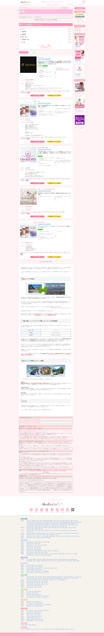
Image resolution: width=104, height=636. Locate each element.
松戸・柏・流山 (52, 533)
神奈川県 (22, 527)
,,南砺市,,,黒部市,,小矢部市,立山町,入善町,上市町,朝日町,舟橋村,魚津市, (41, 480)
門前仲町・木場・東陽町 (64, 523)
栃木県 (22, 534)
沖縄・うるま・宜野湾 (39, 620)
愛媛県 (22, 604)
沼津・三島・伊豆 (44, 552)
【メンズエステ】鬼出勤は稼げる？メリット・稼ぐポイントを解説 (79, 94)
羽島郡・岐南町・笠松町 (39, 550)
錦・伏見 (46, 553)
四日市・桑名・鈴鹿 (30, 582)
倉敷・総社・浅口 (38, 594)
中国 (24, 589)
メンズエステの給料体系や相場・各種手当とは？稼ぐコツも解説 (32, 435)
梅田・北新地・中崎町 (30, 576)
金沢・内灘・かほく (30, 544)
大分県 (22, 616)
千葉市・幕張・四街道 (30, 533)
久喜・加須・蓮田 (64, 530)
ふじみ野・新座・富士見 (72, 530)
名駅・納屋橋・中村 (30, 553)
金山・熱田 (75, 553)
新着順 (34, 52)
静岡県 (22, 552)
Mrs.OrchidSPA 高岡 (43, 147)
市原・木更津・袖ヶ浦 (67, 533)
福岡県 (22, 610)
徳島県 (22, 601)
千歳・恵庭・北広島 (61, 560)
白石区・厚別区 (29, 560)
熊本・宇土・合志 (30, 614)
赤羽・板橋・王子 (47, 524)
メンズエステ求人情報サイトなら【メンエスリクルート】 (29, 7)
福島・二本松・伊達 (30, 572)
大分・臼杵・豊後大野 (30, 616)
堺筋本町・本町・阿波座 (51, 576)
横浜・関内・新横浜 (30, 527)
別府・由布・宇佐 (39, 616)
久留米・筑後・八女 (45, 610)
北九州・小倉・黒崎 (37, 610)
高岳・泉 (42, 553)
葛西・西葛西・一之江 (72, 523)
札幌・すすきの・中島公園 (41, 559)
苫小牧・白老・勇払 (68, 560)
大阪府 (22, 576)
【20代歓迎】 (36, 20)
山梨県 (22, 547)
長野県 (22, 549)
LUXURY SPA (41, 222)
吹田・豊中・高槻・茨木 (59, 578)
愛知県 (22, 553)
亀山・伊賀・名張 (44, 582)
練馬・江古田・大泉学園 (39, 524)
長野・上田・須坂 (30, 549)
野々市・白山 (37, 544)
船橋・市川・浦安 (45, 533)
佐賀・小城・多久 (30, 611)
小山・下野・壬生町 (38, 534)
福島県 (22, 572)
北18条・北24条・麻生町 (63, 559)
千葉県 (22, 533)
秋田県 (22, 569)
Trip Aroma (40, 57)
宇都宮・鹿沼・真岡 (30, 534)
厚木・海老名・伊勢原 (64, 527)
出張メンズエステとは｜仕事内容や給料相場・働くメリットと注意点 (79, 111)
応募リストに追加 (55, 95)
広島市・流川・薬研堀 (30, 595)
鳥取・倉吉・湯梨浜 (37, 591)
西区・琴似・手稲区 (37, 560)
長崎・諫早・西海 (30, 613)
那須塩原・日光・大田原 (54, 534)
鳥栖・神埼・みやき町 (38, 611)
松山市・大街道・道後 (30, 604)
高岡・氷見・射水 (78, 28)
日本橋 (45, 576)
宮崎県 (22, 617)
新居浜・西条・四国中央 (40, 604)
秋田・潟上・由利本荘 (30, 569)
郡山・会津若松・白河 (38, 572)
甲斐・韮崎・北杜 (37, 547)
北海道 (24, 557)
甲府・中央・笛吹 (30, 547)
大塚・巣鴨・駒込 (47, 523)
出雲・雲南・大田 (35, 592)
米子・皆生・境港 (30, 591)
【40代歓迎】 (49, 20)
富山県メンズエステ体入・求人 (49, 7)
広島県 (22, 595)
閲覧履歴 (80, 8)
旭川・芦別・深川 (53, 560)
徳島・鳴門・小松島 (37, 601)
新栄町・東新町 (62, 553)
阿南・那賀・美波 (30, 601)
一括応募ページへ (80, 21)
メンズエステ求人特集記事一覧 (56, 438)
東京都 (22, 520)
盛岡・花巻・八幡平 (30, 566)
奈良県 (22, 585)
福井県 (22, 546)
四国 (24, 599)
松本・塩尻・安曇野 (37, 549)
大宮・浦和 (29, 530)
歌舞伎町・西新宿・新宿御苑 (47, 520)
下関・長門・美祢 (44, 597)
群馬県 (22, 537)
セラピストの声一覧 (60, 448)
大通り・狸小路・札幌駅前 (31, 559)
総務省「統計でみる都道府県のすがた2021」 (62, 307)
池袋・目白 (29, 520)
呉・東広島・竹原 (46, 595)
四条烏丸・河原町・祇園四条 (32, 579)
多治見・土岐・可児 (48, 550)
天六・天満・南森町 (39, 576)
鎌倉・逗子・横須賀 (72, 527)
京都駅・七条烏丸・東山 (62, 579)
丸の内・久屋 (37, 553)
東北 (24, 563)
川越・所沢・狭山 (49, 530)
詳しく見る (37, 95)
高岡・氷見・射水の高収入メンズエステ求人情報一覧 (30, 422)
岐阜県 (22, 550)
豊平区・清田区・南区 (45, 560)
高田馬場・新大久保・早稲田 (37, 520)
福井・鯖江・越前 (30, 546)
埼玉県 (22, 530)
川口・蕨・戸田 (34, 530)
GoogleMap (29, 81)
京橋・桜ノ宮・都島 (30, 578)
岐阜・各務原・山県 (30, 550)
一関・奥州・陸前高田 (38, 566)
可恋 (39, 101)
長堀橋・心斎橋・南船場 (69, 576)
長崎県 (22, 613)
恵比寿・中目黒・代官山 (66, 520)
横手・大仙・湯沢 (39, 569)
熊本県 (22, 614)
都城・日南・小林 (37, 617)
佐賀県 (22, 611)
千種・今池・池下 (69, 553)
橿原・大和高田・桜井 (38, 585)
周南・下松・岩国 (37, 597)
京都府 (22, 579)
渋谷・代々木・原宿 (57, 520)
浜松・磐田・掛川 (30, 552)
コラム (80, 96)
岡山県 (22, 594)
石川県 (22, 544)
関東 (24, 518)
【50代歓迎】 (55, 20)
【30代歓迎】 (42, 20)
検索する (45, 47)
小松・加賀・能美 (44, 544)
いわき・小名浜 (46, 572)
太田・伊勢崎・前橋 (37, 537)
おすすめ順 (23, 52)
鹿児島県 (22, 619)
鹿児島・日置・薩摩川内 (31, 619)
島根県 (22, 592)
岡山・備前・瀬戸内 (30, 594)
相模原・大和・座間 (48, 527)
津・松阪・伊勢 (37, 582)
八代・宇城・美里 (37, 614)
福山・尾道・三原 (39, 595)
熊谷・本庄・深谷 (30, 531)
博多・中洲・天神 (30, 610)
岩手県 (22, 566)
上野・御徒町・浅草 (30, 523)
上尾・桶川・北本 (57, 530)
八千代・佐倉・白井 (59, 533)
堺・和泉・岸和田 (75, 578)
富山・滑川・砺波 (78, 30)
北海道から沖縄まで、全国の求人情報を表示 (28, 624)
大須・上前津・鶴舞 (55, 553)
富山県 (22, 543)
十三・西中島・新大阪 (77, 576)
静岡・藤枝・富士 (37, 552)
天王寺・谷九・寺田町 (49, 578)
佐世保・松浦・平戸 (37, 613)
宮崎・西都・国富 (30, 617)
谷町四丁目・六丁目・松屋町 (40, 578)
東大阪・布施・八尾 (67, 578)
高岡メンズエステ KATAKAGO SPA (46, 189)
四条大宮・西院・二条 (53, 579)
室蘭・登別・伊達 (76, 560)
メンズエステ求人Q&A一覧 (59, 467)
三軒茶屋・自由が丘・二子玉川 (73, 524)
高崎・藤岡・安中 (30, 537)
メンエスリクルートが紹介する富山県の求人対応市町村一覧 (31, 480)
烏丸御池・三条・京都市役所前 (43, 579)
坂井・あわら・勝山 (37, 546)
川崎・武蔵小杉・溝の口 (39, 527)
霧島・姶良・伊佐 (39, 619)
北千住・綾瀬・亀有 (30, 524)
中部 (41, 7)
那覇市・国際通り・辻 (30, 620)
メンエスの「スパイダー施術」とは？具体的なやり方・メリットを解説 (79, 127)
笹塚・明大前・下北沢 (55, 524)
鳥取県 (22, 591)
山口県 (22, 597)
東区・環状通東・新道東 (73, 559)
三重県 (22, 582)
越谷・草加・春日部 (42, 530)
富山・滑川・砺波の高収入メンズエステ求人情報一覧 (30, 419)
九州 (24, 608)
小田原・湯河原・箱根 (38, 528)
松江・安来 (29, 592)
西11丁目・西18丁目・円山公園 (52, 559)
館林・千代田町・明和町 (46, 537)
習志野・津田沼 (38, 533)
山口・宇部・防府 (30, 597)
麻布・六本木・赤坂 (74, 520)
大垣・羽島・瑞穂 (55, 550)
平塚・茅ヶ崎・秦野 (30, 528)
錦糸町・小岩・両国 (55, 523)
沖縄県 (22, 620)
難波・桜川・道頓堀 (60, 576)
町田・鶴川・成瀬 (63, 524)
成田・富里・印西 (75, 533)
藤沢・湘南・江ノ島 (55, 527)
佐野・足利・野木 (46, 534)
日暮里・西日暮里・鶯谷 (39, 523)
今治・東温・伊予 (48, 604)
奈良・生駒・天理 (30, 585)
